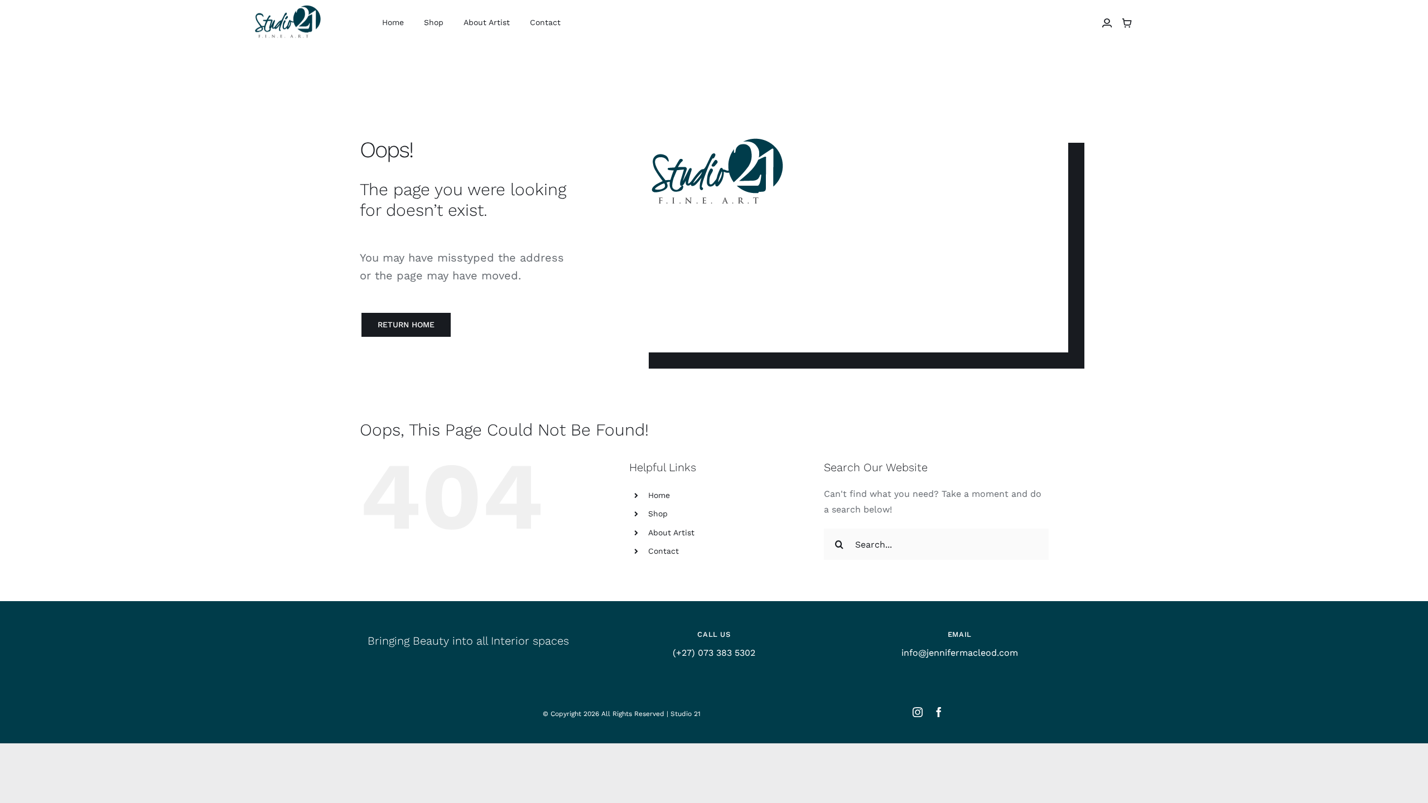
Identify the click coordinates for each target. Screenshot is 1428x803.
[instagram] (918, 712)
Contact (663, 550)
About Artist (671, 532)
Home (659, 495)
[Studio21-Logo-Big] (287, 6)
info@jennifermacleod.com (959, 652)
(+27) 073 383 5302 (714, 652)
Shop (658, 513)
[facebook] (939, 712)
